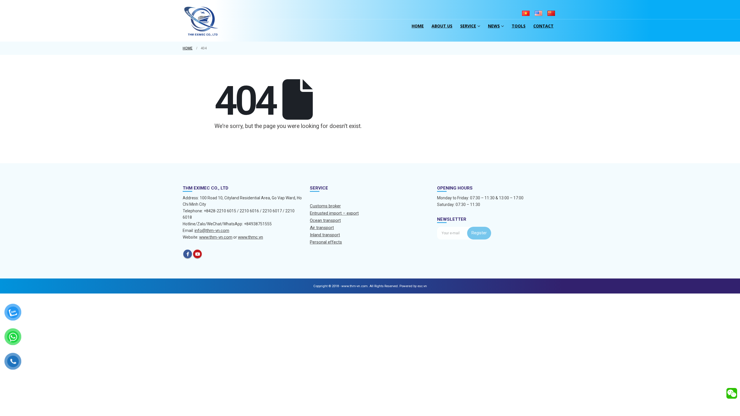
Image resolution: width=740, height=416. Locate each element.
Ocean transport (325, 220)
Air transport (322, 227)
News (494, 26)
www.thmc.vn (250, 237)
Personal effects (326, 242)
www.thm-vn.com (215, 237)
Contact (543, 26)
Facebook (187, 254)
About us (442, 26)
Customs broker (325, 206)
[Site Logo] (201, 21)
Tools (519, 26)
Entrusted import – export (334, 213)
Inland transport (325, 234)
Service (468, 26)
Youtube (197, 254)
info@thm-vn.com (212, 230)
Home (418, 26)
